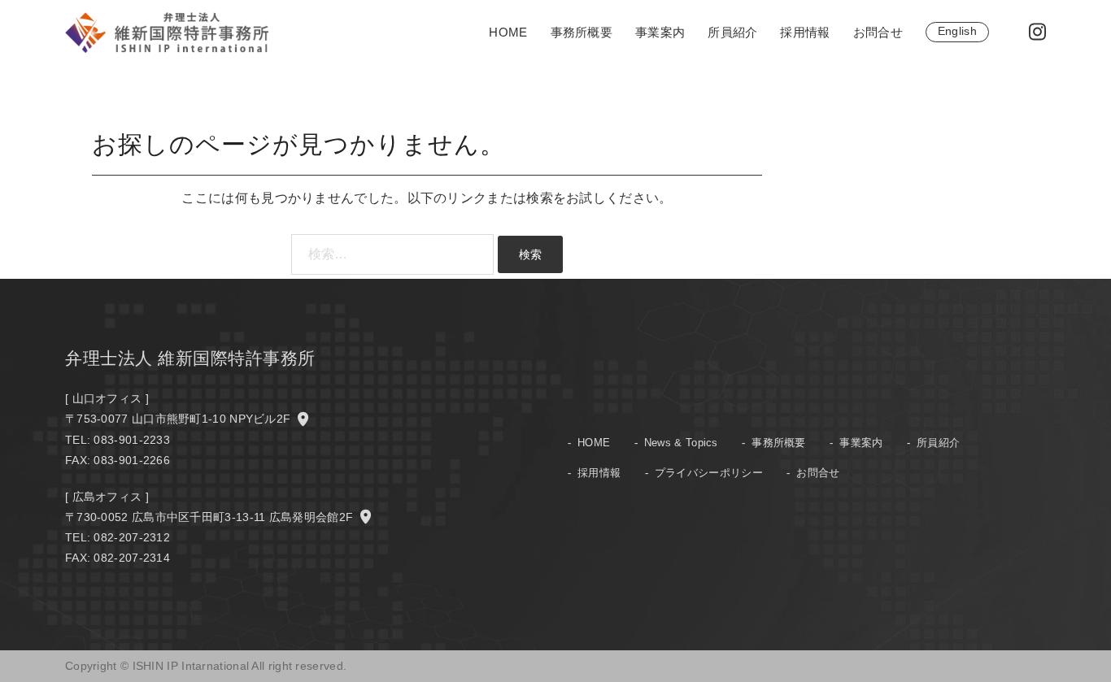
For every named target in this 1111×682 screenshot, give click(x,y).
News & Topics (681, 443)
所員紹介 (732, 32)
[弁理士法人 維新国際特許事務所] (166, 31)
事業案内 (660, 32)
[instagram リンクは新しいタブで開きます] (1035, 31)
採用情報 (805, 32)
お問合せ (878, 32)
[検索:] (392, 254)
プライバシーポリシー (709, 473)
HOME (508, 32)
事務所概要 (582, 32)
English (957, 31)
